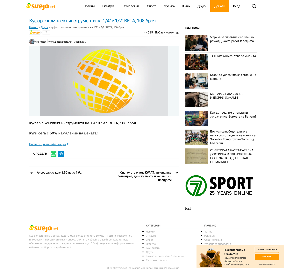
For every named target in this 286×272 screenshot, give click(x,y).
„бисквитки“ (230, 261)
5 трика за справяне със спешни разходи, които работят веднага (232, 39)
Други (201, 6)
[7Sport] (221, 186)
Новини (89, 6)
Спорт (151, 6)
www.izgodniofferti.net (60, 41)
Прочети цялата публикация (47, 144)
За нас (208, 231)
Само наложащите (267, 249)
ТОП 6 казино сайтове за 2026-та (233, 56)
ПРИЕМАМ (267, 256)
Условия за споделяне (217, 243)
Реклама (209, 235)
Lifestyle (108, 6)
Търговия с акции (156, 260)
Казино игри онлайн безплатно (164, 256)
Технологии (130, 6)
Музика (169, 6)
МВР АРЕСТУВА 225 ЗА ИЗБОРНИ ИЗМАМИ (226, 95)
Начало (33, 27)
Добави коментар (167, 32)
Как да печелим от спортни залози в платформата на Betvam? (233, 114)
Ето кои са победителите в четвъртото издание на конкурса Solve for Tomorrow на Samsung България (232, 137)
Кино (186, 6)
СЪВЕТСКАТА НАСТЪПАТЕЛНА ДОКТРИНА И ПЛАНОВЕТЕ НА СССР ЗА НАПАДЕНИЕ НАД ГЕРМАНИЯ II (232, 156)
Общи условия (213, 239)
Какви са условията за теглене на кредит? (233, 77)
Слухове (151, 235)
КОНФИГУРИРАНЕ (266, 264)
